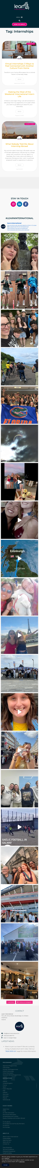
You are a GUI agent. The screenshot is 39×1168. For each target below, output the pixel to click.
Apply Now (6, 1109)
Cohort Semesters (8, 1073)
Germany (5, 1096)
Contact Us (6, 1144)
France (5, 1085)
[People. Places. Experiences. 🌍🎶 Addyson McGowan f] (19, 712)
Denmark (6, 1094)
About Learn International (10, 1136)
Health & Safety (7, 1153)
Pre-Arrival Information (9, 1114)
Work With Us (11, 1051)
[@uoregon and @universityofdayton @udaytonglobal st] (19, 827)
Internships (6, 1067)
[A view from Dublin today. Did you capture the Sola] (19, 443)
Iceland (5, 1092)
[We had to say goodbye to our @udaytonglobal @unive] (19, 788)
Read (19, 79)
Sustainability (7, 1138)
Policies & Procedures (9, 1151)
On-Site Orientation (8, 1112)
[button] (18, 17)
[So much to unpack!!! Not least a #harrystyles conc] (19, 750)
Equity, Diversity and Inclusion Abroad (14, 1118)
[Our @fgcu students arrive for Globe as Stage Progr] (19, 673)
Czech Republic (7, 1088)
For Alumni (6, 1125)
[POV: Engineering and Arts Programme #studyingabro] (19, 520)
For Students (6, 1122)
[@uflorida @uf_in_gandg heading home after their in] (19, 405)
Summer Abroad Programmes (12, 1075)
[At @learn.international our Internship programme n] (19, 980)
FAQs (4, 1111)
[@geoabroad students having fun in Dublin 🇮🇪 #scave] (19, 290)
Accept (5, 1165)
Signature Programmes (10, 1065)
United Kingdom (8, 1083)
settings (21, 1161)
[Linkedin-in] (19, 204)
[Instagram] (13, 204)
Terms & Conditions (8, 1149)
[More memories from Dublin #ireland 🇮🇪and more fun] (19, 251)
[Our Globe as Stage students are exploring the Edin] (19, 366)
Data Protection (7, 1147)
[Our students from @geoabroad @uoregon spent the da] (19, 328)
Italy (4, 1090)
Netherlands (6, 1099)
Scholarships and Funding (10, 1116)
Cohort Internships (8, 1071)
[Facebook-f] (25, 204)
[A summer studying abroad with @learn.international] (19, 481)
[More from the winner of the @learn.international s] (19, 558)
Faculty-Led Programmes (10, 1069)
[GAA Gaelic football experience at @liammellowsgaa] (19, 942)
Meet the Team (7, 1140)
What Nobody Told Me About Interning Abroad (20, 145)
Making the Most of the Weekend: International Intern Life (19, 94)
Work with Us (6, 1142)
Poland (5, 1098)
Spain (4, 1087)
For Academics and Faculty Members (13, 1123)
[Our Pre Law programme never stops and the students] (19, 865)
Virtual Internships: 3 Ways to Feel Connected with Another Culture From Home (19, 66)
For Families (6, 1127)
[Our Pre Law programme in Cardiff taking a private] (19, 903)
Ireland (5, 1081)
